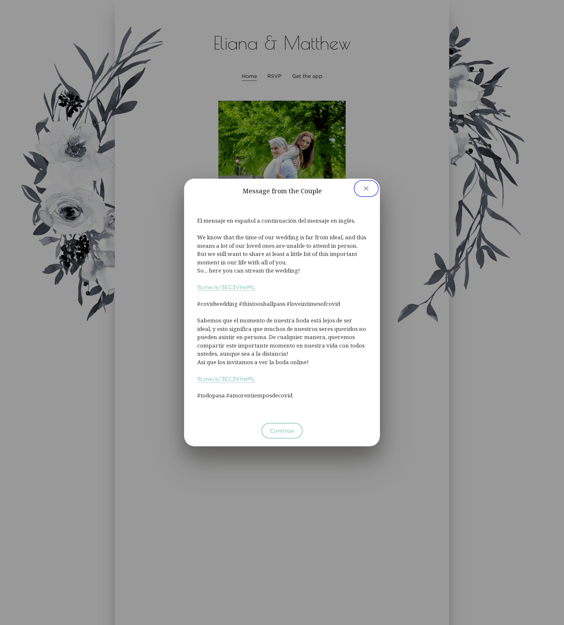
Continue (282, 430)
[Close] (366, 188)
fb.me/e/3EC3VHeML (226, 287)
